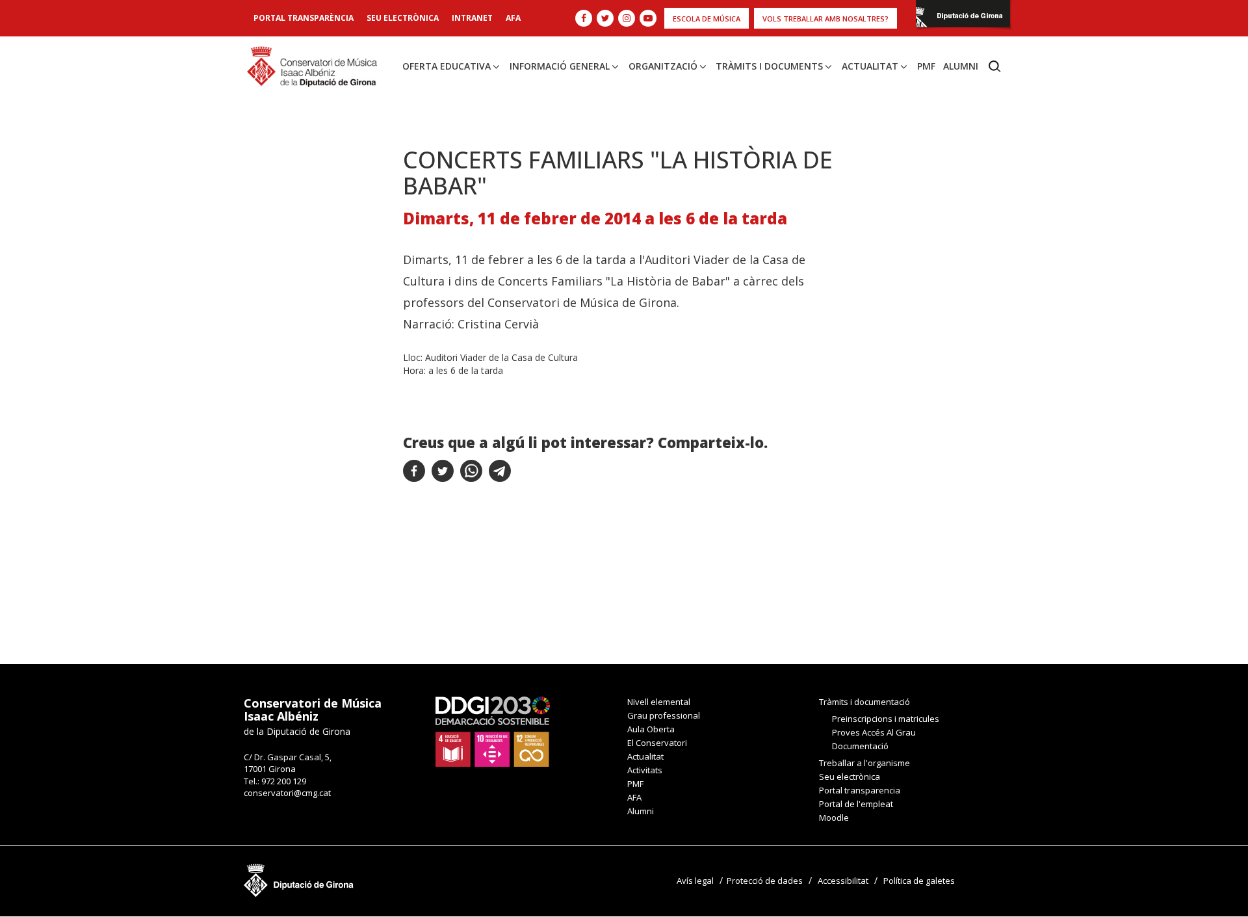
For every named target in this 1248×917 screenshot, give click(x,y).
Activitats (644, 770)
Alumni (960, 66)
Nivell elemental (658, 702)
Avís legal (695, 880)
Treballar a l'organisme (864, 763)
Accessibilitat (843, 880)
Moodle (834, 817)
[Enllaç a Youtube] (648, 18)
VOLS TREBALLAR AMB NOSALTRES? (825, 18)
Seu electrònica (403, 17)
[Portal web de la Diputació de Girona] (963, 17)
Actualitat (870, 66)
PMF (926, 66)
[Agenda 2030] (493, 730)
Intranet (472, 17)
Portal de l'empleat (856, 804)
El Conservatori (657, 743)
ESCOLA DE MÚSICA (706, 18)
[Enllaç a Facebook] (583, 18)
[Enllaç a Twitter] (605, 18)
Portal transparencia (859, 790)
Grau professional (663, 715)
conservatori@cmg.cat (287, 793)
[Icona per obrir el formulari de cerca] (995, 66)
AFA (513, 17)
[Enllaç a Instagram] (626, 18)
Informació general (560, 66)
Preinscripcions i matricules (885, 718)
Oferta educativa (446, 66)
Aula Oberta (651, 729)
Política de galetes (919, 880)
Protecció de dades (765, 880)
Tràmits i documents (769, 66)
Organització (663, 66)
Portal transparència (304, 17)
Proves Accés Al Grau (874, 732)
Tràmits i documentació (864, 702)
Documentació (860, 746)
